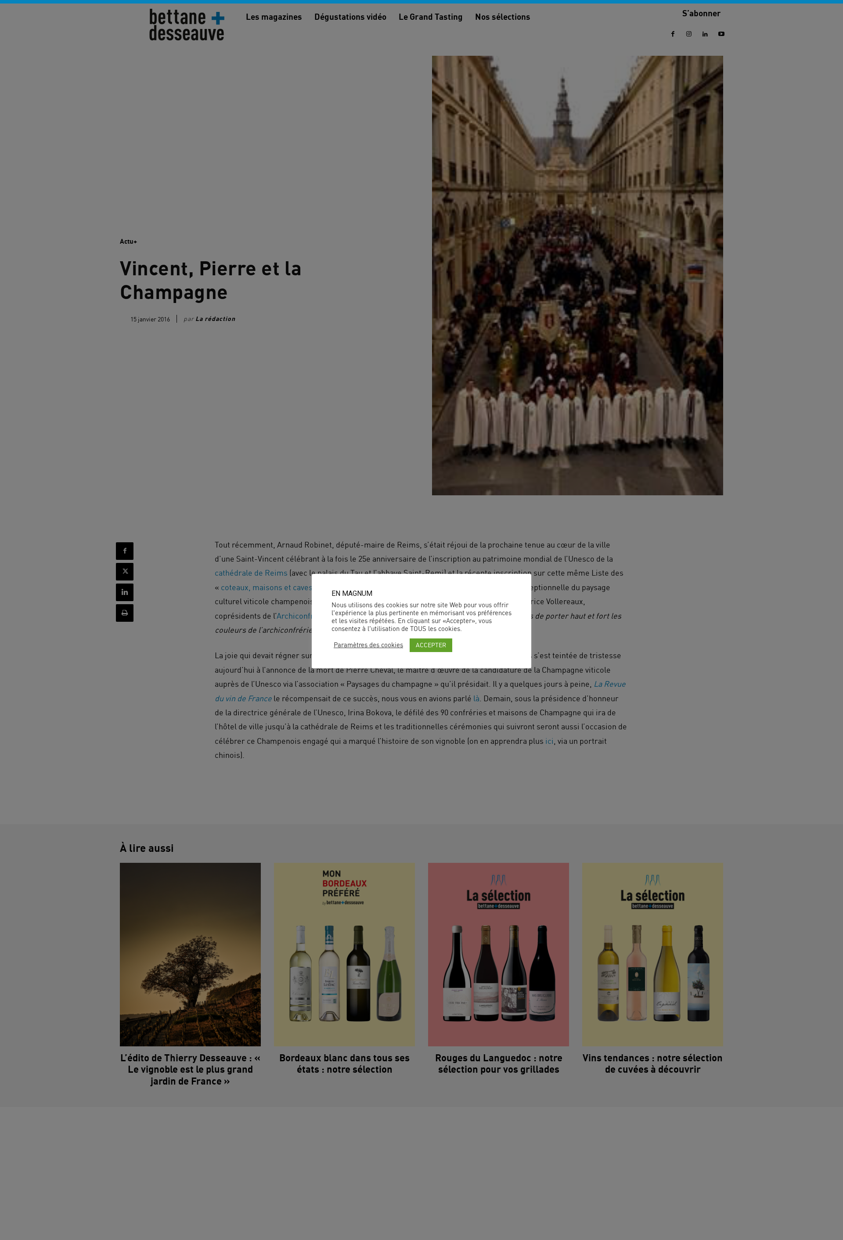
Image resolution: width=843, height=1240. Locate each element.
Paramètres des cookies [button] (368, 645)
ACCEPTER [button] (431, 645)
